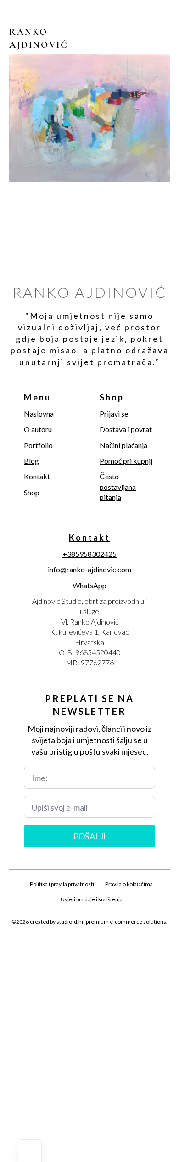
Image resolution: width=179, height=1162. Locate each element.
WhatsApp (89, 585)
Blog (31, 460)
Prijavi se (114, 413)
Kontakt (37, 476)
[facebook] (58, 943)
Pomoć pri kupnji (126, 460)
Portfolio (38, 445)
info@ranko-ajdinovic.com (89, 569)
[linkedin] (105, 943)
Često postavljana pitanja (118, 486)
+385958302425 (89, 553)
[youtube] (120, 943)
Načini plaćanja (123, 445)
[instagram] (89, 943)
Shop (31, 492)
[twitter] (73, 943)
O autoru (38, 429)
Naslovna (39, 413)
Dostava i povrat (126, 429)
